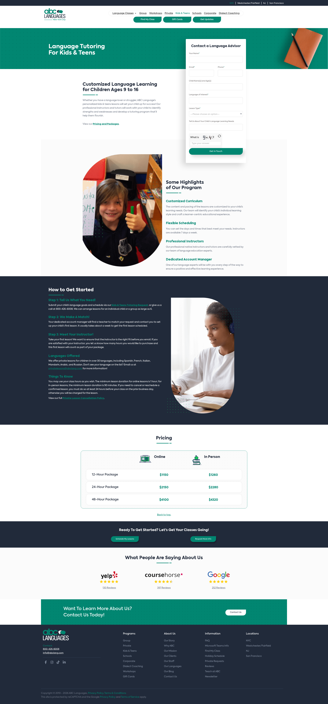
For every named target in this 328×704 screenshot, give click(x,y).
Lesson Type (194, 108)
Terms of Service (130, 697)
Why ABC (169, 646)
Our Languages (172, 666)
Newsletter (211, 677)
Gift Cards (177, 19)
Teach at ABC (212, 671)
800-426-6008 (51, 649)
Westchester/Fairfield (248, 3)
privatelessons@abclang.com (65, 368)
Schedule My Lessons (125, 539)
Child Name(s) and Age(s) (200, 81)
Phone (221, 67)
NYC (232, 3)
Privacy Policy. (96, 693)
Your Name (194, 53)
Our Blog (169, 671)
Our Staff (169, 661)
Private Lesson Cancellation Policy (83, 398)
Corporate (210, 13)
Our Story (169, 641)
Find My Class (147, 19)
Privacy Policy (107, 697)
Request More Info (203, 539)
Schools (196, 13)
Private (169, 13)
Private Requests (214, 661)
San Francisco (276, 3)
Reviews (209, 666)
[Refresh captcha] (219, 136)
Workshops (155, 13)
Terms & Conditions (115, 693)
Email (192, 67)
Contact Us (235, 612)
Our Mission (170, 651)
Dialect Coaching (229, 13)
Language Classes (123, 13)
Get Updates (206, 19)
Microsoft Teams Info (217, 646)
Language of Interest (198, 95)
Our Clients (170, 656)
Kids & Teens (183, 13)
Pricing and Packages (106, 124)
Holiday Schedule (215, 656)
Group (143, 13)
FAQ (207, 641)
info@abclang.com (53, 653)
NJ (264, 3)
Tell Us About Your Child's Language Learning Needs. (211, 121)
